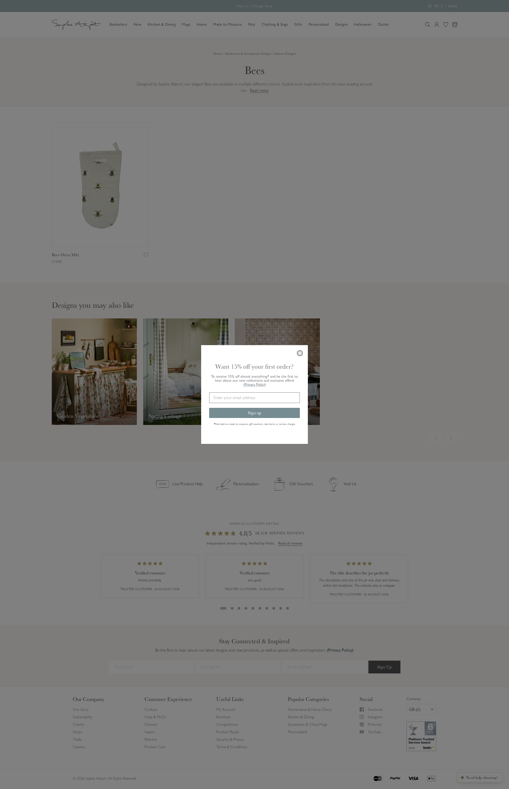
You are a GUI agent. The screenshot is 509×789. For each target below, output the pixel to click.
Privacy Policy (255, 384)
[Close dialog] (300, 353)
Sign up (254, 413)
